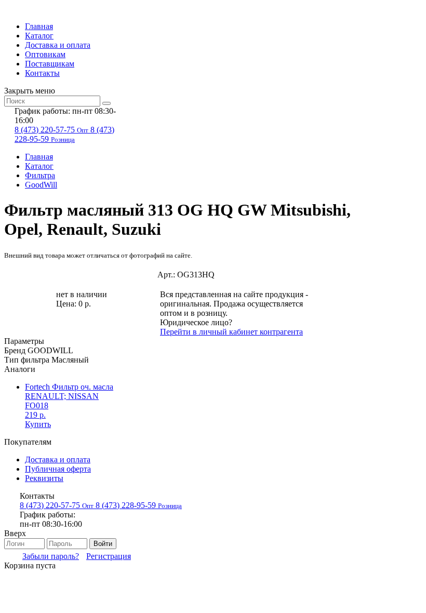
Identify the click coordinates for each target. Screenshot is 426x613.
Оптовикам (45, 54)
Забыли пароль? (50, 556)
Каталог (39, 35)
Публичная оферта (58, 468)
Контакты (42, 73)
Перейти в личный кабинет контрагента (231, 331)
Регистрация (108, 556)
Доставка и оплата (57, 45)
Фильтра (40, 175)
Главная (39, 26)
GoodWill (41, 184)
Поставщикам (49, 63)
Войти (103, 544)
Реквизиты (44, 478)
